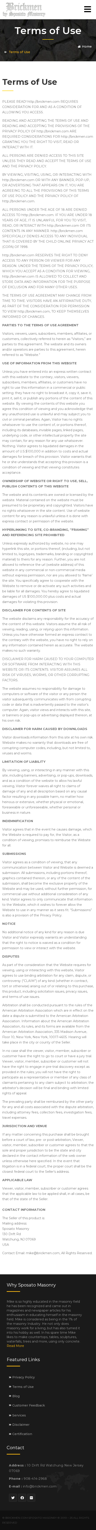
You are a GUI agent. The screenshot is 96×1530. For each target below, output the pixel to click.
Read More (15, 1346)
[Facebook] (22, 1498)
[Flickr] (31, 1498)
